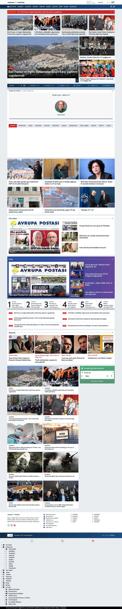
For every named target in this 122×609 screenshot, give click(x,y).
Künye (7, 583)
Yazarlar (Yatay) (15, 91)
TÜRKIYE (74, 518)
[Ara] (111, 6)
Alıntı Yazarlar (28, 91)
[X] (11, 525)
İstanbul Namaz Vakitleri (52, 518)
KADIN (66, 6)
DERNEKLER (73, 125)
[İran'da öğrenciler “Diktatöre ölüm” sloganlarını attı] (77, 265)
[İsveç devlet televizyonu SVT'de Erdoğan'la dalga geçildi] (77, 275)
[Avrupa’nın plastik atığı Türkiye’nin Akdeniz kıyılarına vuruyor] (24, 462)
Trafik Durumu (49, 520)
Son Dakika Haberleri (51, 525)
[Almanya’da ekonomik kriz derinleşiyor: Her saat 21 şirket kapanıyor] (60, 433)
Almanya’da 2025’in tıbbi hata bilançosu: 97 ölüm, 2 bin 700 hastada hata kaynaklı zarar (25, 448)
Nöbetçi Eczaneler (50, 514)
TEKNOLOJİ (22, 125)
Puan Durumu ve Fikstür (52, 522)
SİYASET (12, 125)
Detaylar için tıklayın (97, 381)
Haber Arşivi (49, 527)
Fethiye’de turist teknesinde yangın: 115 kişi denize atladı (60, 211)
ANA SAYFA (12, 6)
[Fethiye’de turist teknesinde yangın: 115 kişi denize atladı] (61, 197)
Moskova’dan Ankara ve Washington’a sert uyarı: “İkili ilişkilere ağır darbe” (90, 305)
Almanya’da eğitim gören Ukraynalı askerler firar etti (59, 476)
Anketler (8, 581)
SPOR (60, 6)
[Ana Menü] (113, 6)
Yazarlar (8, 574)
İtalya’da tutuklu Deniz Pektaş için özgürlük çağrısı (72, 305)
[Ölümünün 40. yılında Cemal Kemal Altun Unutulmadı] (70, 236)
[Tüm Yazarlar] (112, 91)
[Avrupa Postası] (16, 2)
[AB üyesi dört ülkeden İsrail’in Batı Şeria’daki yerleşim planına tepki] (24, 491)
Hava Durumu (49, 516)
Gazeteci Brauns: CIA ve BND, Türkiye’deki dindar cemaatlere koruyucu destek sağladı (17, 305)
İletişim (8, 585)
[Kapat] (121, 608)
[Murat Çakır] (61, 106)
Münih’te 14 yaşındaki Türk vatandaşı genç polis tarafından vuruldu (53, 305)
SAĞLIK (93, 125)
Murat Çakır (61, 115)
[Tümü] (112, 332)
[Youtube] (14, 525)
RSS (11, 535)
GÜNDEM (20, 6)
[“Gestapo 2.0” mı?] (97, 197)
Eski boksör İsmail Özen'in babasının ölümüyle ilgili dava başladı (36, 305)
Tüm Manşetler (50, 523)
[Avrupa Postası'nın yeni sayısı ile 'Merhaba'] (70, 225)
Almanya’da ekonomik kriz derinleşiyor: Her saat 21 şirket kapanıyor (88, 325)
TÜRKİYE (42, 6)
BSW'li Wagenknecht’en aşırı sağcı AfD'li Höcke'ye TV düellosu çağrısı (108, 305)
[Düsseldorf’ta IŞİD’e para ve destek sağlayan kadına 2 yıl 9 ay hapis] (61, 169)
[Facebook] (8, 525)
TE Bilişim (112, 535)
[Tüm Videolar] (112, 259)
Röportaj (8, 576)
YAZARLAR (72, 6)
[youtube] (92, 540)
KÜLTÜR (54, 6)
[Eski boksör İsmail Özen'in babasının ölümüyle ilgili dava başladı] (60, 405)
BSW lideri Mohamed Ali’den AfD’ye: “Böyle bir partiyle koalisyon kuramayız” (96, 183)
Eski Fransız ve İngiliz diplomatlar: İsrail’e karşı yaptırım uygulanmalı (34, 313)
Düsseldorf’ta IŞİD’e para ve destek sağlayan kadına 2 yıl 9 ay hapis (60, 183)
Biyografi (9, 579)
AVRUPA (35, 6)
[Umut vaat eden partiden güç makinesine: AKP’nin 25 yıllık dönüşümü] (25, 169)
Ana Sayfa (9, 545)
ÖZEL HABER (84, 125)
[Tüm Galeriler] (112, 218)
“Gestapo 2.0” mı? (87, 210)
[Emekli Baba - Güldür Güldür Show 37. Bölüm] (77, 284)
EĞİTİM (101, 125)
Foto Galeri (9, 570)
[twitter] (62, 540)
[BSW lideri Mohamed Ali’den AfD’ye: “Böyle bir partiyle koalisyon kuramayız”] (97, 169)
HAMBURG (97, 514)
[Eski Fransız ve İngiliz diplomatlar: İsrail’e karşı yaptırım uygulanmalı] (24, 376)
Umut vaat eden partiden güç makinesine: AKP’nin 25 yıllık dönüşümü (23, 183)
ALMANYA (28, 6)
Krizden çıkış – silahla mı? (61, 95)
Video (8, 572)
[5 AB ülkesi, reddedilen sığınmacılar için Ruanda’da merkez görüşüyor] (60, 376)
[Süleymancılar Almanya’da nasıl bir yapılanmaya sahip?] (25, 197)
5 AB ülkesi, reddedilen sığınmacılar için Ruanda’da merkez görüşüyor (89, 313)
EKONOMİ (55, 125)
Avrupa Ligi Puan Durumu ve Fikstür (19, 598)
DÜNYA (48, 6)
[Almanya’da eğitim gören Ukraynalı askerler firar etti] (60, 462)
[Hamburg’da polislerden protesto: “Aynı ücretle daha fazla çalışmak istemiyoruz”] (24, 405)
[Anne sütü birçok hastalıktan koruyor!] (70, 247)
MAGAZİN (38, 125)
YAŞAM (64, 125)
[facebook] (31, 540)
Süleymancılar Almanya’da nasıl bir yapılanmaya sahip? (21, 211)
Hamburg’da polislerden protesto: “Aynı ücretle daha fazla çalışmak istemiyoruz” (24, 419)
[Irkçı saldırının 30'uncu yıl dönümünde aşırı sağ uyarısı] (77, 293)
